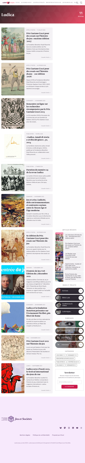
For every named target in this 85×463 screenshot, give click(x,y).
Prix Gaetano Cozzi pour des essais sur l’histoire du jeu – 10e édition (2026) (37, 72)
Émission (29, 267)
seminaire (29, 196)
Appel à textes (30, 30)
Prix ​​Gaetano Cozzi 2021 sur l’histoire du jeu (37, 342)
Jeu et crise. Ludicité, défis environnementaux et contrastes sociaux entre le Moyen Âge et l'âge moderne (37, 205)
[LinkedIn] (73, 428)
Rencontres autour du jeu (53, 2)
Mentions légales (25, 435)
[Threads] (69, 428)
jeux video (60, 355)
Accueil (18, 2)
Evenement (29, 100)
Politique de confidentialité (41, 435)
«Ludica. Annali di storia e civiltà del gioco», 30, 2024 (37, 140)
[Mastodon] (65, 428)
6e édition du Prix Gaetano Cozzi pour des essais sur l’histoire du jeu (37, 239)
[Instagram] (81, 428)
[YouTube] (77, 428)
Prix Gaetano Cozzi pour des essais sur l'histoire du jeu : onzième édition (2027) (37, 37)
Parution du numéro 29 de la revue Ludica (37, 171)
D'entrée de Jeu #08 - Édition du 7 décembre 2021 (37, 273)
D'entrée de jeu (73, 362)
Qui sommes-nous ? (26, 2)
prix (27, 337)
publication (30, 134)
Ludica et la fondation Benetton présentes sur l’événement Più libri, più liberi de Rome (38, 312)
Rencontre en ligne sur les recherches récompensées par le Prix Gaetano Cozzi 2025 (38, 108)
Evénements (71, 365)
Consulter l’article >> (46, 57)
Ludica (28, 365)
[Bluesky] (61, 428)
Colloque (60, 365)
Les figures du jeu (67, 2)
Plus (75, 2)
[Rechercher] (81, 2)
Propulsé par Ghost (58, 435)
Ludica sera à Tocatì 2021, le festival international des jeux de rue (38, 372)
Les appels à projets (38, 2)
